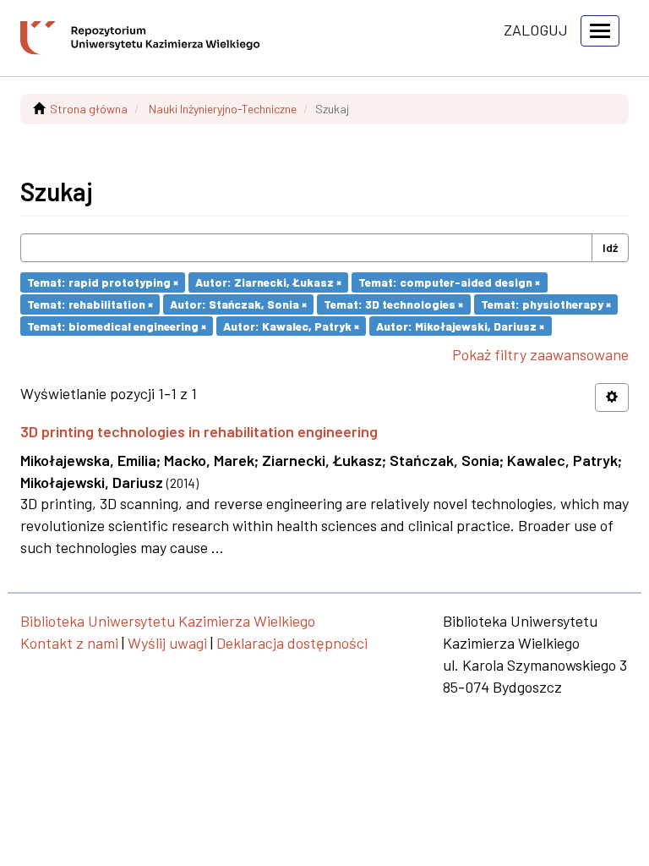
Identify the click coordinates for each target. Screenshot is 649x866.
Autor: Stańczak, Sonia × (238, 304)
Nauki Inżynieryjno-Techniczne (223, 108)
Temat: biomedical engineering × (116, 325)
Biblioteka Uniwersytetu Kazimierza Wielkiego (167, 620)
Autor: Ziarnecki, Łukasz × (268, 282)
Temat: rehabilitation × (90, 304)
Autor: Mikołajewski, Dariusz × (460, 325)
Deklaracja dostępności (292, 642)
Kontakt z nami (69, 642)
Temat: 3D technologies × (393, 304)
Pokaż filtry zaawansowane (540, 354)
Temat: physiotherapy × (546, 304)
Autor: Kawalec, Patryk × (291, 325)
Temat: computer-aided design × (449, 282)
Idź (610, 247)
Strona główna (89, 108)
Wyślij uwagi (167, 642)
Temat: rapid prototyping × (102, 282)
